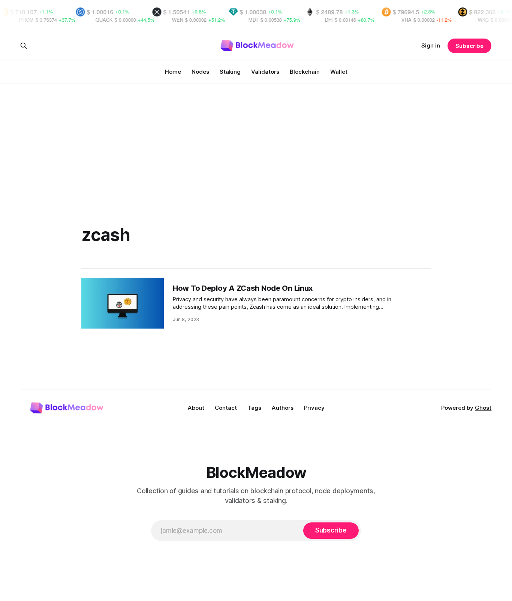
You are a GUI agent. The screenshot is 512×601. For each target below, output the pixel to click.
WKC (471, 19)
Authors (282, 407)
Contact (226, 407)
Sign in (430, 45)
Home (173, 71)
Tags (254, 407)
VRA (394, 19)
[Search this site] (23, 46)
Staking (230, 71)
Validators (265, 71)
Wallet (338, 71)
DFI (316, 19)
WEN (165, 19)
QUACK (91, 19)
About (196, 407)
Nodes (200, 71)
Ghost (483, 407)
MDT (241, 19)
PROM (14, 19)
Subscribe (469, 45)
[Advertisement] (256, 139)
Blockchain (305, 71)
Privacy (314, 407)
